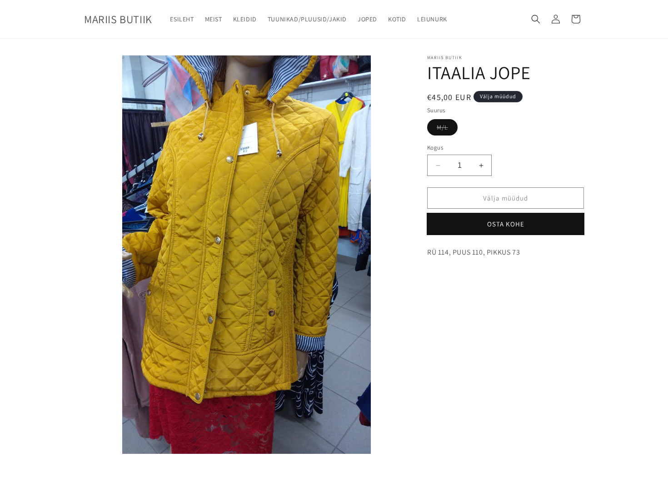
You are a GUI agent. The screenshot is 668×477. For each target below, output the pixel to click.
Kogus (435, 147)
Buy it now (506, 224)
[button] (536, 19)
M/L (442, 127)
